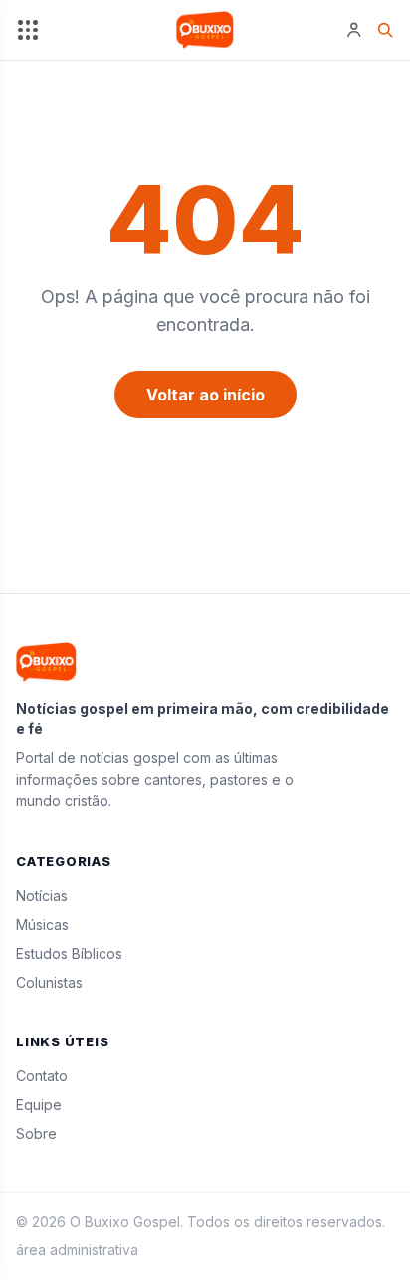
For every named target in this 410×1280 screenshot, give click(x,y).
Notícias (42, 895)
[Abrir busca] (384, 29)
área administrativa (77, 1249)
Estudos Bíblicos (69, 953)
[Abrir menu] (27, 30)
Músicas (42, 924)
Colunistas (49, 982)
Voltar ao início (205, 394)
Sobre (36, 1133)
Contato (42, 1075)
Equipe (39, 1104)
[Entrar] (354, 30)
